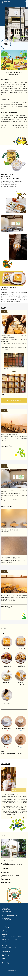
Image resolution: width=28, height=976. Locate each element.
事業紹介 (4, 934)
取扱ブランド (5, 955)
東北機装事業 (19, 936)
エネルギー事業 (5, 942)
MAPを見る (5, 868)
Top (25, 967)
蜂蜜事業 (16, 939)
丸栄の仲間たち (6, 951)
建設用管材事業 (5, 936)
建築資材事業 (12, 936)
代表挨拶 (4, 947)
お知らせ (4, 931)
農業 (12, 939)
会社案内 (4, 945)
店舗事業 (11, 942)
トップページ (5, 927)
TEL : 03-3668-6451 (6, 918)
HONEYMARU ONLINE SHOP (14, 400)
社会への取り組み (15, 947)
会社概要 (9, 947)
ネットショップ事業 (6, 939)
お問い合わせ (5, 959)
